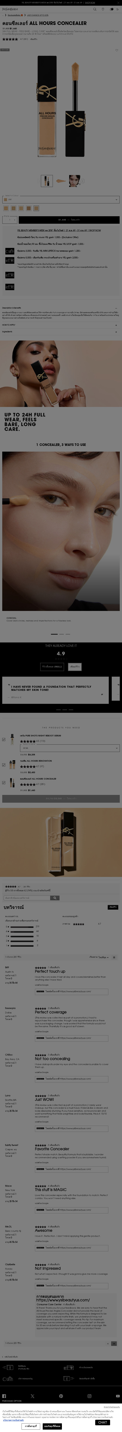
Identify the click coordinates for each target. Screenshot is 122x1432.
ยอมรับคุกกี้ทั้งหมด (52, 1426)
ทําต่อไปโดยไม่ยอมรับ (112, 1407)
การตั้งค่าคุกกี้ (31, 1426)
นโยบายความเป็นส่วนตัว (13, 1420)
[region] (61, 1417)
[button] (102, 1422)
